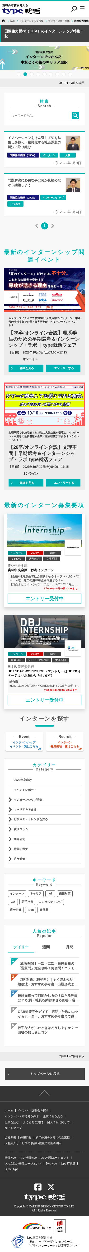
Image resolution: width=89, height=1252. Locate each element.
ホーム (9, 1110)
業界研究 (19, 839)
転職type (10, 1157)
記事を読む (12, 1122)
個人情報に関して (58, 1122)
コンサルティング (50, 901)
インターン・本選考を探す (22, 1116)
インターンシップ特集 (28, 799)
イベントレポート (25, 789)
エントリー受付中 (45, 598)
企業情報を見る (53, 1116)
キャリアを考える (25, 809)
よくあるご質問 (33, 1122)
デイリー (21, 947)
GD (13, 901)
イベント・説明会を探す (33, 1110)
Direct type (12, 1169)
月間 (69, 947)
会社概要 (10, 1137)
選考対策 (19, 859)
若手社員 (27, 901)
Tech (30, 909)
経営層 (44, 909)
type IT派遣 (68, 1163)
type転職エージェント (55, 1157)
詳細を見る (27, 368)
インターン (17, 893)
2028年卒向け (23, 780)
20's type (51, 1163)
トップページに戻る (45, 1074)
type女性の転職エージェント (23, 1163)
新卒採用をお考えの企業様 (53, 1137)
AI (50, 893)
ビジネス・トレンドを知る (31, 819)
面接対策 (64, 893)
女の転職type (28, 1157)
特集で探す (21, 849)
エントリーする (64, 368)
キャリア (36, 893)
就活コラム (21, 829)
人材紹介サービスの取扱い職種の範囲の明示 (33, 1143)
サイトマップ (13, 1128)
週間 (46, 947)
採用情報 (26, 1137)
